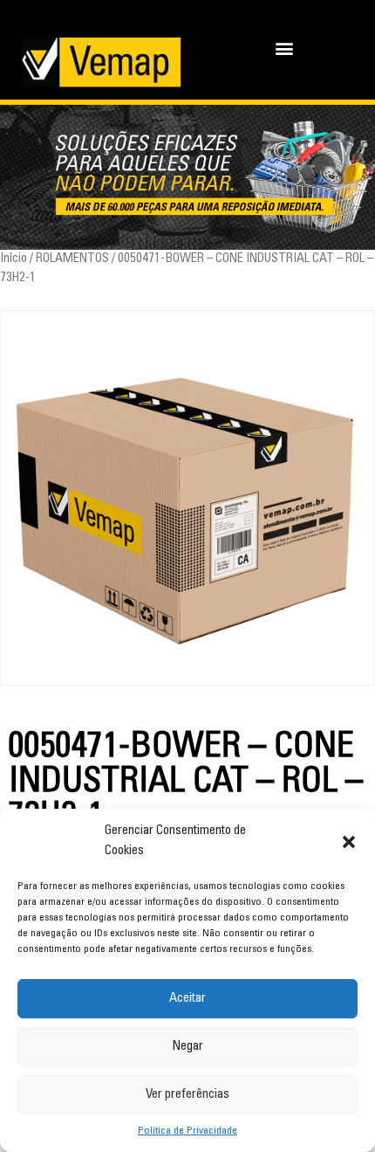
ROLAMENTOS (72, 259)
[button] (349, 842)
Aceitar (187, 998)
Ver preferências (187, 1094)
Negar (187, 1046)
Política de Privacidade (187, 1131)
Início (13, 259)
